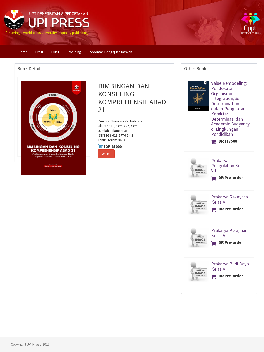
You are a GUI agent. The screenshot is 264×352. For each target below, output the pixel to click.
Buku (55, 51)
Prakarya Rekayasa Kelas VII (229, 199)
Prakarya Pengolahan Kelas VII (228, 165)
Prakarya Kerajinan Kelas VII (229, 232)
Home (25, 51)
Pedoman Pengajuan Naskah (110, 51)
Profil (39, 51)
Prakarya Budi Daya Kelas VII (230, 266)
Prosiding (74, 51)
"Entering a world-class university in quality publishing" (47, 8)
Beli (108, 154)
